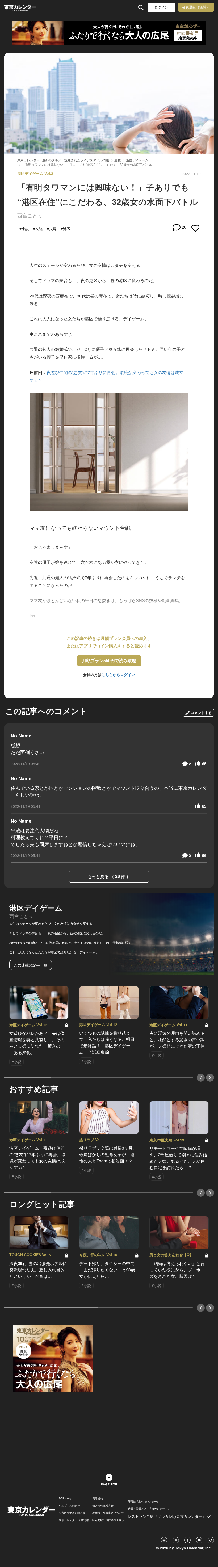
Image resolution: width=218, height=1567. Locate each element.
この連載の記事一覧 (30, 965)
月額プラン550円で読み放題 (109, 660)
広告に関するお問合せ (72, 1512)
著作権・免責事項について (108, 1512)
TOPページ (65, 1498)
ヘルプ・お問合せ (69, 1505)
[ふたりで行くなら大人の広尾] (109, 33)
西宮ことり (30, 215)
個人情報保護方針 (103, 1505)
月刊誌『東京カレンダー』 (144, 1501)
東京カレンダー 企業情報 (74, 1520)
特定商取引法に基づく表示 (108, 1520)
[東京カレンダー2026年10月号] (53, 1357)
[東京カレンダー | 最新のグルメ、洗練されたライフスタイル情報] (20, 7)
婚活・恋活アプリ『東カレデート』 (149, 1508)
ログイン (161, 7)
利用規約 (97, 1498)
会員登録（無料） (196, 7)
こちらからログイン (118, 674)
